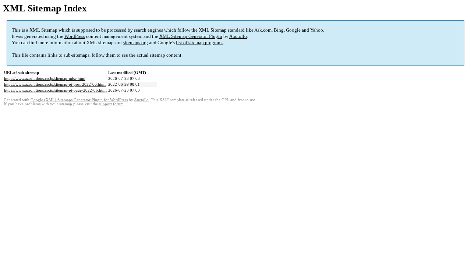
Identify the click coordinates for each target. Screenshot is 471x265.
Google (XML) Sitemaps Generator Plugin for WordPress (79, 100)
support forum (111, 104)
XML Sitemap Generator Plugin (190, 36)
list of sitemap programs (199, 42)
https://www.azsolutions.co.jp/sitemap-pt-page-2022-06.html (55, 90)
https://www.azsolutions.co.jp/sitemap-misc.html (44, 78)
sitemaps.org (135, 42)
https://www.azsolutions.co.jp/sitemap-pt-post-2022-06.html (55, 84)
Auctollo (238, 36)
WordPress (74, 36)
